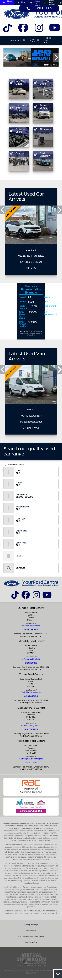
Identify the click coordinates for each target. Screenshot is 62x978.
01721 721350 (31, 763)
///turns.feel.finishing (31, 659)
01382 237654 (31, 630)
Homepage (15, 40)
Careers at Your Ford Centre (37, 2)
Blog (23, 2)
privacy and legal (31, 925)
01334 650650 (31, 696)
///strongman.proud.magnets (31, 759)
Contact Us (43, 8)
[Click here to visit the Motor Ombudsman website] (31, 806)
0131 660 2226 (31, 729)
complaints (31, 930)
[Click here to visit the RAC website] (31, 787)
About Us (9, 2)
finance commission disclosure (31, 936)
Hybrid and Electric (48, 40)
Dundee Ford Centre (52, 2)
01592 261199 (31, 663)
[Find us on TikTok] (7, 29)
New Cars (32, 40)
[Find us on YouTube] (54, 29)
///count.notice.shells (31, 626)
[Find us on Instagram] (39, 29)
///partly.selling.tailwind (31, 726)
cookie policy (31, 942)
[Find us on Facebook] (23, 29)
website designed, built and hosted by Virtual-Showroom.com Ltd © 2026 (31, 972)
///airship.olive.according (31, 692)
